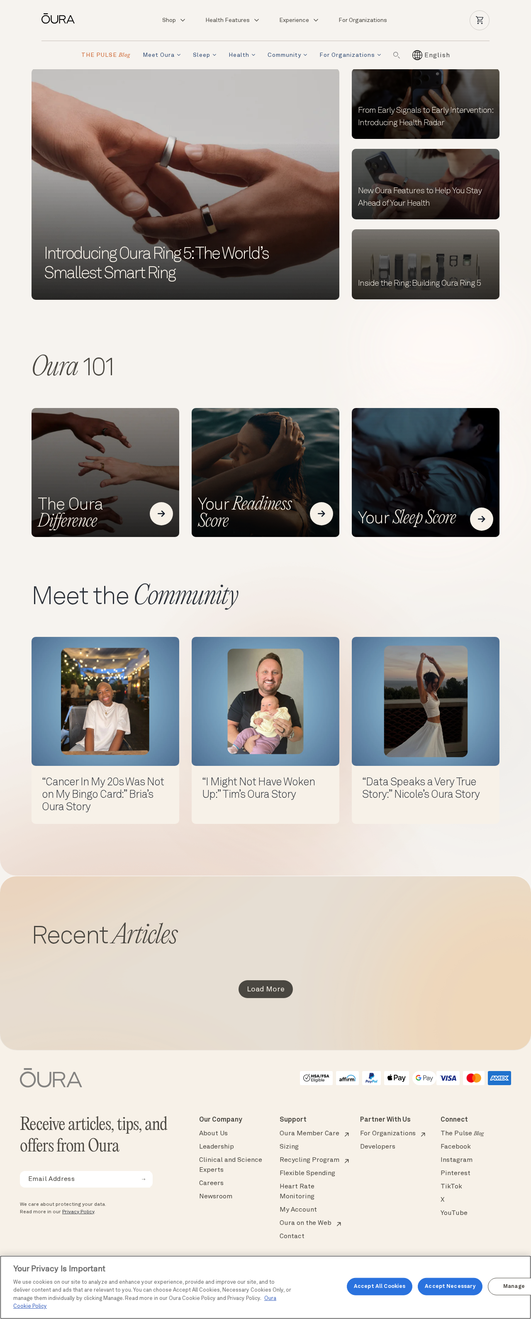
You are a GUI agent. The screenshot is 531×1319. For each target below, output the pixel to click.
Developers (377, 1147)
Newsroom (215, 1196)
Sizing (289, 1147)
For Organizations (363, 20)
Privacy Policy (78, 1212)
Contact (292, 1236)
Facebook (456, 1147)
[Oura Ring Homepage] (61, 18)
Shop (169, 20)
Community (284, 55)
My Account (298, 1210)
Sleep (201, 55)
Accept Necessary (450, 1286)
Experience (294, 20)
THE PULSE (105, 55)
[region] (265, 1287)
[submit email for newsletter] (143, 1179)
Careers (211, 1183)
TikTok (451, 1186)
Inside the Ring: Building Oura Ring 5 (419, 283)
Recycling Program (309, 1160)
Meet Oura (159, 55)
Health (239, 55)
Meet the (135, 597)
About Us (213, 1133)
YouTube (454, 1213)
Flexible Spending (307, 1173)
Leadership (216, 1147)
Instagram (457, 1160)
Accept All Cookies (379, 1286)
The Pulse (462, 1133)
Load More (266, 989)
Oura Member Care (309, 1133)
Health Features (227, 20)
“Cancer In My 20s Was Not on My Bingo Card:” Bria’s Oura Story (103, 795)
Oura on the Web (305, 1223)
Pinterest (455, 1173)
